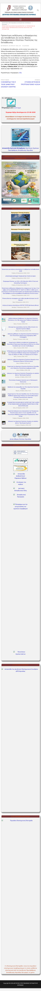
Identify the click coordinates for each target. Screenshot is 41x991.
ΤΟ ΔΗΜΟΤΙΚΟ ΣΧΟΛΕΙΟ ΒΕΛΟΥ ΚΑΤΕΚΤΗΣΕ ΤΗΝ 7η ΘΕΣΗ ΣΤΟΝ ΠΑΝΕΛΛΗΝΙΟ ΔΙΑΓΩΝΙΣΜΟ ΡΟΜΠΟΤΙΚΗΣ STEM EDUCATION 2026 (23, 404)
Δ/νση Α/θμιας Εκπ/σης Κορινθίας (20, 439)
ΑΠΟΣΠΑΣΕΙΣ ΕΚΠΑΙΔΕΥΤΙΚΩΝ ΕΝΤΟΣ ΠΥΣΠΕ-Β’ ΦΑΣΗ (20, 276)
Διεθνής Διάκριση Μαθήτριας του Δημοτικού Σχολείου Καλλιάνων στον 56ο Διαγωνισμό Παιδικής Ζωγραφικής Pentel (23, 320)
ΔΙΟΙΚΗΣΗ (26, 45)
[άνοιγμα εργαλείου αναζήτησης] (38, 10)
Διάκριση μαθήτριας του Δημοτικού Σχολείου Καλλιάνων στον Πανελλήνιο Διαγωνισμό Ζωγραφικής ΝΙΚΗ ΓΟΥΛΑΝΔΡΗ (23, 335)
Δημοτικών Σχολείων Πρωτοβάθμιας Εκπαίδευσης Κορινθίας (20, 149)
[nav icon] (20, 19)
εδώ (20, 72)
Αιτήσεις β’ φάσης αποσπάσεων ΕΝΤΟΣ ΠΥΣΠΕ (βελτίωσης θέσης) (20, 305)
